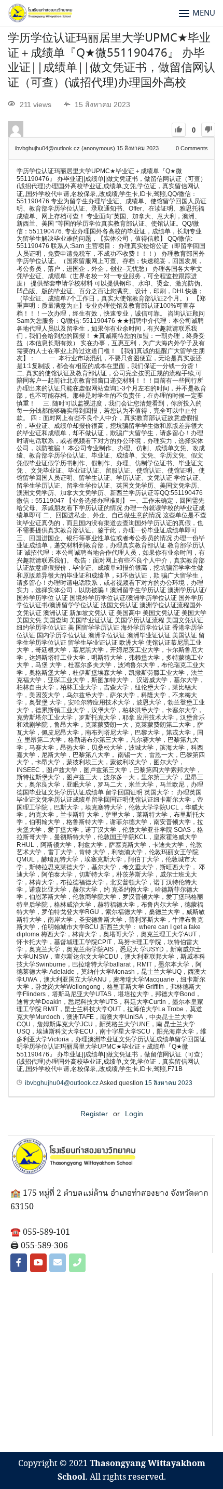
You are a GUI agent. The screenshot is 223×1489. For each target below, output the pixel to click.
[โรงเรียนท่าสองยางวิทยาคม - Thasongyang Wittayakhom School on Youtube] (38, 1262)
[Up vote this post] (179, 130)
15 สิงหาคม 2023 (168, 1083)
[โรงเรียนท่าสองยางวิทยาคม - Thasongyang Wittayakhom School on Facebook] (18, 1262)
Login (134, 1113)
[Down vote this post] (208, 130)
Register (94, 1113)
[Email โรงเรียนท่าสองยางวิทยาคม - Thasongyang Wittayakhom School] (57, 1262)
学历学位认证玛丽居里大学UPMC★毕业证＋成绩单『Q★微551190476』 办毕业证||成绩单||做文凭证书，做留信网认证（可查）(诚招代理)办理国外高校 (111, 61)
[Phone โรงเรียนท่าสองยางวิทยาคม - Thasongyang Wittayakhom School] (77, 1262)
